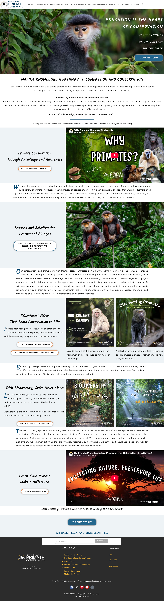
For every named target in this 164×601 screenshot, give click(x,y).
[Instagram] (77, 587)
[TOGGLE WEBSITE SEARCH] (143, 4)
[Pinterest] (82, 587)
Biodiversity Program (72, 574)
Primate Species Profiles (73, 555)
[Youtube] (87, 587)
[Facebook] (72, 587)
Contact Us (113, 566)
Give (111, 555)
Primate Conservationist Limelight (77, 564)
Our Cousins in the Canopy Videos (77, 558)
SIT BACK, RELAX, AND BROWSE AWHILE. (82, 532)
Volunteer (113, 560)
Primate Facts (69, 568)
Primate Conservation (72, 571)
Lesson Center (69, 561)
